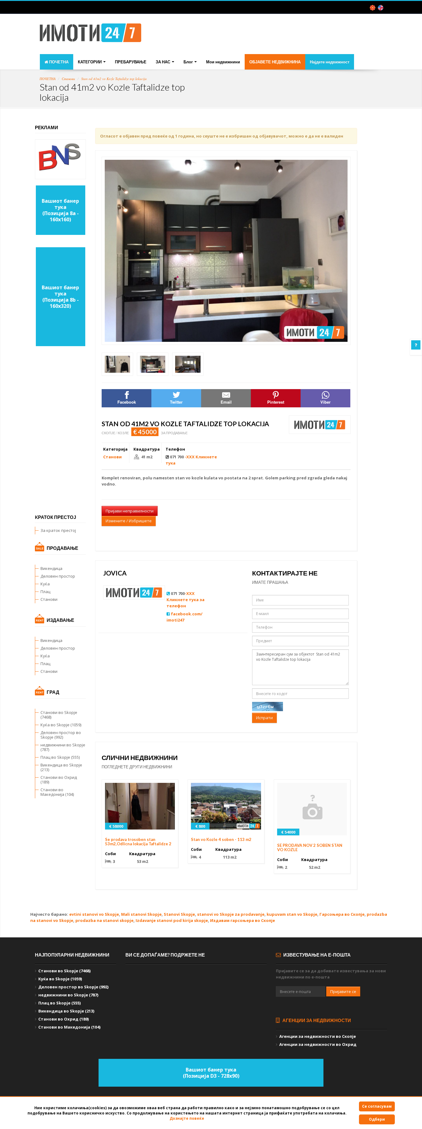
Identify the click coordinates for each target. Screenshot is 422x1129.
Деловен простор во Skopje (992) (60, 735)
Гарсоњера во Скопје (342, 914)
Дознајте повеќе (187, 1118)
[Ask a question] (415, 345)
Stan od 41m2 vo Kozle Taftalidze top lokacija (114, 78)
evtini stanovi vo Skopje (94, 914)
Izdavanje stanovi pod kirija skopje (172, 920)
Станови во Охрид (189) (58, 780)
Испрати (264, 717)
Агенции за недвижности (316, 1020)
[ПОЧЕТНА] (90, 34)
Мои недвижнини (223, 61)
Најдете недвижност (329, 61)
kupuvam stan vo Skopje (292, 914)
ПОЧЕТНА (58, 61)
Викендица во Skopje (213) (61, 767)
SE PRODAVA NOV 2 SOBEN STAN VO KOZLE (309, 847)
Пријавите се (343, 991)
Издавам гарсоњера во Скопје (242, 920)
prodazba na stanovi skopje (104, 920)
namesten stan (169, 478)
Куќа (45, 584)
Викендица (51, 568)
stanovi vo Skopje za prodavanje (230, 914)
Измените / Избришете (129, 521)
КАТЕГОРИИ (90, 61)
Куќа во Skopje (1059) (60, 725)
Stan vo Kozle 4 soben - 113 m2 (221, 839)
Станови (68, 78)
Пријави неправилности (130, 511)
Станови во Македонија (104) (57, 792)
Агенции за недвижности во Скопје (317, 1036)
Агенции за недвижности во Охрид (318, 1044)
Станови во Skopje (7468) (58, 715)
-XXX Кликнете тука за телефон (186, 600)
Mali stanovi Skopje (141, 914)
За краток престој (58, 530)
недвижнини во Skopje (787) (62, 747)
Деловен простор (57, 576)
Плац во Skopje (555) (60, 757)
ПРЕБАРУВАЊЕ (130, 61)
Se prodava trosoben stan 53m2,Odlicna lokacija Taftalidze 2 (138, 841)
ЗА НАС (163, 61)
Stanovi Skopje (179, 914)
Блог (189, 61)
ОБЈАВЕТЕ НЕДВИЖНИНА (275, 61)
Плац (45, 591)
